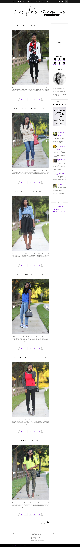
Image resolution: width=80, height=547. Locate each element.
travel (63, 212)
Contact (46, 1)
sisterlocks (56, 211)
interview (65, 206)
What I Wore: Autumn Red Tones (30, 109)
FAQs (56, 205)
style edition (63, 211)
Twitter (59, 60)
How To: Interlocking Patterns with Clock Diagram (61, 173)
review (64, 209)
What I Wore (29, 1)
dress (30, 24)
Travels (35, 1)
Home (13, 1)
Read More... (15, 94)
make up (63, 208)
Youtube (64, 64)
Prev (14, 58)
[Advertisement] (59, 32)
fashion (30, 190)
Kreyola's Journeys (18, 545)
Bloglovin (59, 64)
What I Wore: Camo (30, 441)
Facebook (54, 60)
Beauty (24, 1)
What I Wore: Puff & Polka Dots (30, 192)
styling (54, 212)
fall (30, 107)
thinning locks (59, 212)
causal (30, 273)
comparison (55, 206)
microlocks (56, 209)
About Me (41, 1)
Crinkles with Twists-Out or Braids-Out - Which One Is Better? (61, 161)
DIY (53, 205)
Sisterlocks (18, 1)
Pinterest (54, 64)
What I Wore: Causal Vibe (30, 275)
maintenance (55, 208)
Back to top (64, 545)
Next (47, 58)
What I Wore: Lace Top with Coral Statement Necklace (61, 134)
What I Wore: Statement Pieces (30, 358)
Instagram (64, 60)
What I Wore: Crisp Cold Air (30, 26)
